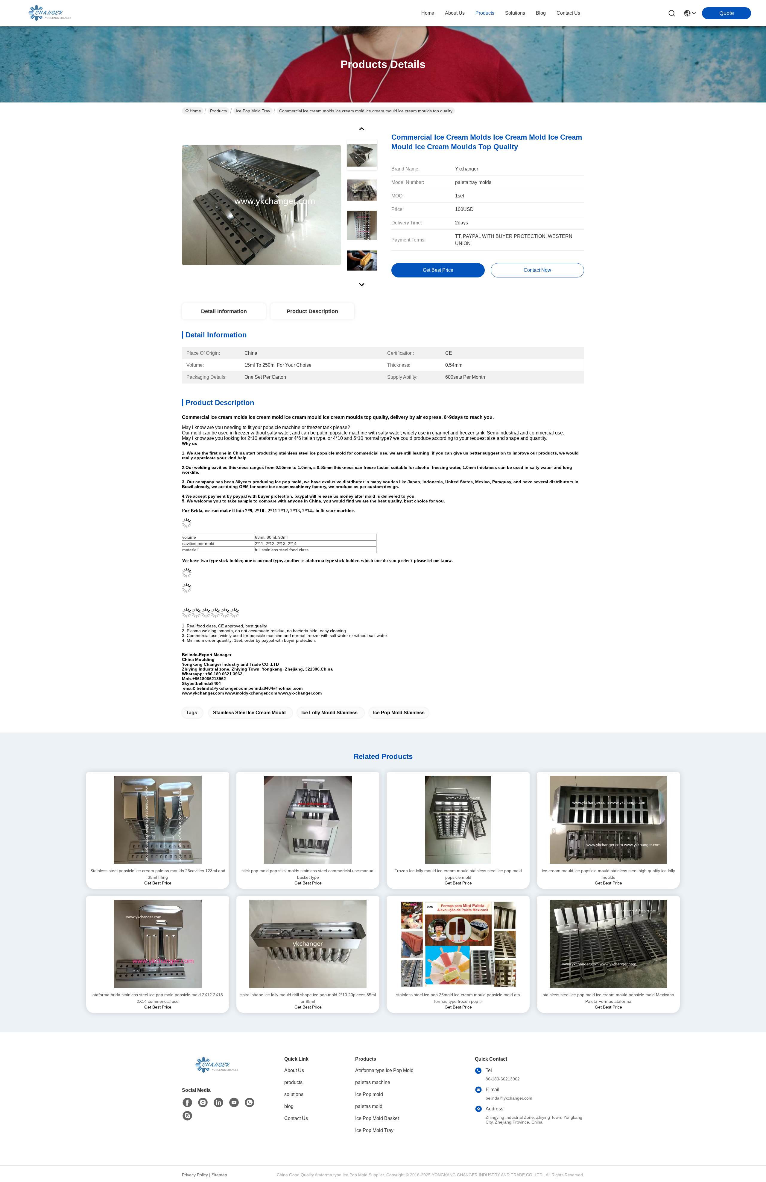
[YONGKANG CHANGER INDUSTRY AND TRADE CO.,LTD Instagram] (202, 1102)
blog (541, 13)
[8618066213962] (249, 1102)
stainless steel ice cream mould (249, 712)
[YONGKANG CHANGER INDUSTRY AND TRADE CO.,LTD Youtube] (234, 1102)
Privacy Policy (195, 1174)
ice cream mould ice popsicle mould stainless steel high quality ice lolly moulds (608, 874)
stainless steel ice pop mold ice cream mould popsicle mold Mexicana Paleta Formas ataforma (608, 998)
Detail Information (224, 311)
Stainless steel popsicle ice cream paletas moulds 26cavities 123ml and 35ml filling (157, 874)
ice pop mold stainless (399, 712)
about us (455, 13)
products (484, 13)
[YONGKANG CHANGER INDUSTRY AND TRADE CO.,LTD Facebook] (187, 1102)
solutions (515, 13)
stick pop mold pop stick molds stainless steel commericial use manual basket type (307, 874)
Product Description (312, 311)
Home (427, 13)
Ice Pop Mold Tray (253, 110)
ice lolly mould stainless (329, 712)
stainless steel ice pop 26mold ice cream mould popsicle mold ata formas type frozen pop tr (458, 998)
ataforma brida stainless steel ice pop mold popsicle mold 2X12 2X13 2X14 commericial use (157, 998)
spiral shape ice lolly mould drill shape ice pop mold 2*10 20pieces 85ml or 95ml (308, 998)
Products (218, 110)
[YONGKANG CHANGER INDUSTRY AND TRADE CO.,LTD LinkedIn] (218, 1102)
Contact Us (296, 1118)
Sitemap (219, 1174)
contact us (568, 13)
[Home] (215, 1072)
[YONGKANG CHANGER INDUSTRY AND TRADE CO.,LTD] (48, 13)
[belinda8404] (187, 1115)
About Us (294, 1070)
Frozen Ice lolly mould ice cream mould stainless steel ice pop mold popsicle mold (458, 874)
